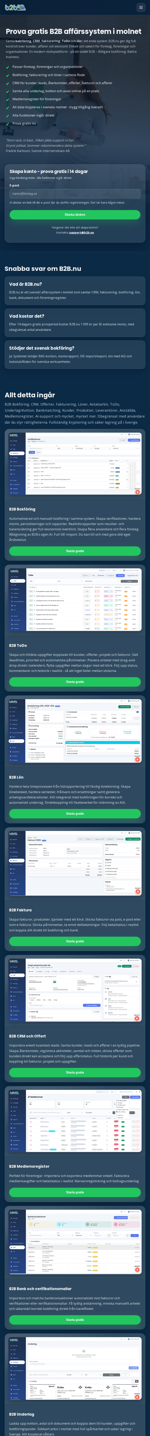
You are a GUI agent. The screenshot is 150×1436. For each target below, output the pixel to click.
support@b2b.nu (81, 232)
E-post (14, 185)
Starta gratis (75, 551)
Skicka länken (75, 214)
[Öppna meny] (141, 7)
